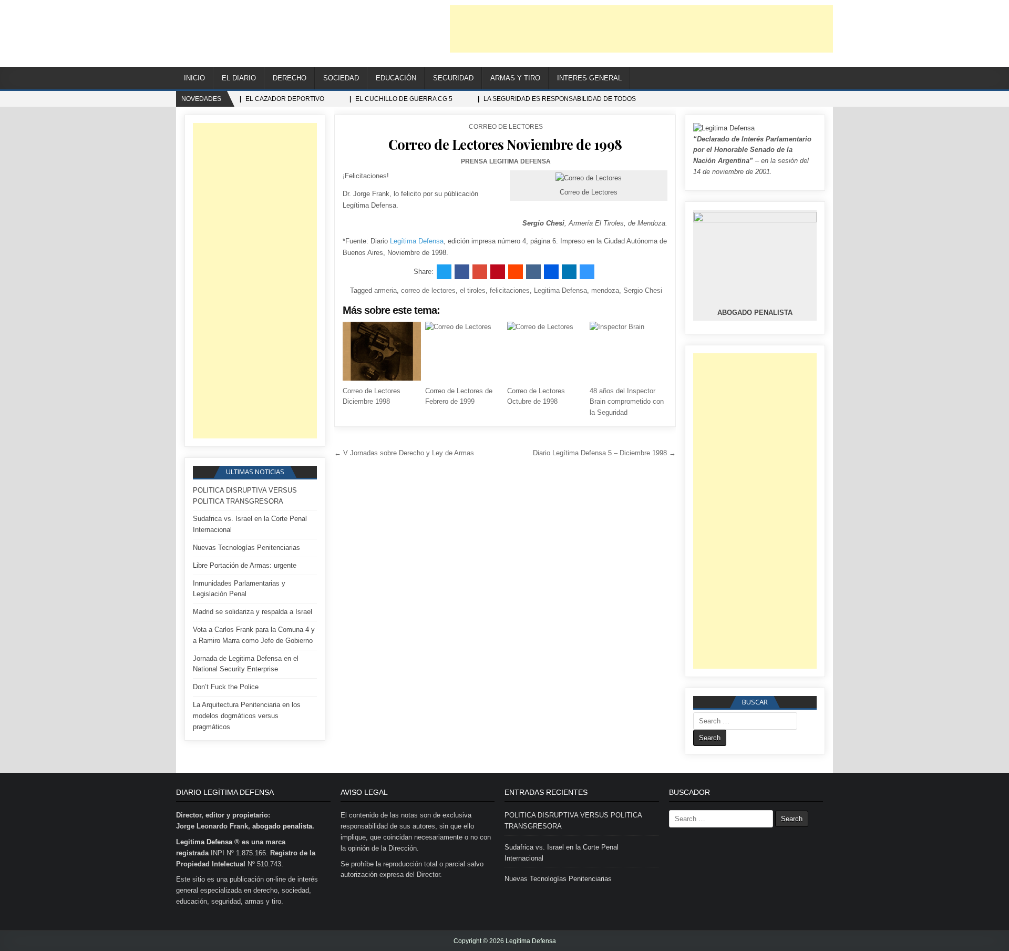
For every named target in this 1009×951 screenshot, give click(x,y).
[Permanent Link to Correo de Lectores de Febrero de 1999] (464, 351)
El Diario (239, 78)
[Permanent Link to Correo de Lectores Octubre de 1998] (546, 351)
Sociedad (341, 78)
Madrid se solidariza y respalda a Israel (252, 612)
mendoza (605, 290)
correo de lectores (428, 290)
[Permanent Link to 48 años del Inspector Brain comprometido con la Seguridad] (628, 351)
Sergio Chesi (642, 290)
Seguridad (453, 78)
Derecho (289, 78)
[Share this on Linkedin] (569, 271)
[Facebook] (785, 78)
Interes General (589, 78)
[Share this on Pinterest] (497, 271)
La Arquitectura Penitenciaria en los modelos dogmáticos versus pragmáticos (247, 716)
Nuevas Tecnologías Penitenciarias (246, 547)
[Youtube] (798, 78)
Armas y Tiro (515, 78)
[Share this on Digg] (551, 271)
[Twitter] (772, 78)
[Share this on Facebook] (462, 271)
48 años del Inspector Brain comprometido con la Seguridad (627, 402)
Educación (396, 78)
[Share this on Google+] (479, 271)
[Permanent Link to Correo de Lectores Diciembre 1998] (381, 351)
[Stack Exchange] (812, 78)
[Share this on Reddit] (515, 271)
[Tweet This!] (444, 271)
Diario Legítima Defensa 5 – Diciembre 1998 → (604, 453)
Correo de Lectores (506, 126)
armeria (385, 290)
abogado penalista (282, 826)
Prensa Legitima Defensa (506, 161)
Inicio (194, 78)
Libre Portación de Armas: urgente (244, 565)
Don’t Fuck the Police (226, 687)
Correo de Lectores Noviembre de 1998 (505, 144)
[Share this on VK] (533, 271)
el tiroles (473, 290)
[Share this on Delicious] (587, 271)
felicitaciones (510, 290)
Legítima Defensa (417, 241)
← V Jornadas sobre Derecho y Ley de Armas (404, 453)
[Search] (825, 78)
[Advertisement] (641, 29)
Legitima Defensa (560, 290)
